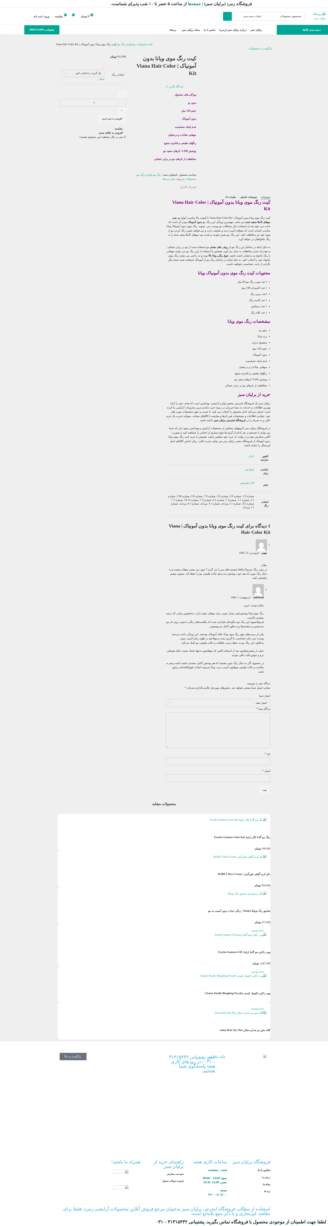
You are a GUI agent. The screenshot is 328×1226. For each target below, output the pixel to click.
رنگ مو (157, 174)
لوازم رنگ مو (124, 44)
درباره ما (266, 1177)
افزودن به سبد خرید (112, 118)
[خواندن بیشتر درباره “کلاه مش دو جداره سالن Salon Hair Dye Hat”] (265, 1023)
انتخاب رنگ (118, 74)
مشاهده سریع (255, 904)
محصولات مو (139, 44)
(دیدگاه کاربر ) (174, 86)
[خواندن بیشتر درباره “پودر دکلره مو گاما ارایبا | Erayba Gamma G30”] (265, 945)
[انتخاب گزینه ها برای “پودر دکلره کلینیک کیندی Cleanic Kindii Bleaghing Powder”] (265, 987)
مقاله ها (266, 1184)
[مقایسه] (245, 904)
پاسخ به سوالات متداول (173, 1181)
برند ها (267, 1191)
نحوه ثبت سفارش (175, 1174)
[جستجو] (227, 16)
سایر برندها (169, 179)
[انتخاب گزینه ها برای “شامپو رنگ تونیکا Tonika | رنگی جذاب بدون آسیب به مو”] (265, 904)
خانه (150, 44)
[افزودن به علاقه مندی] (235, 904)
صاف (101, 79)
